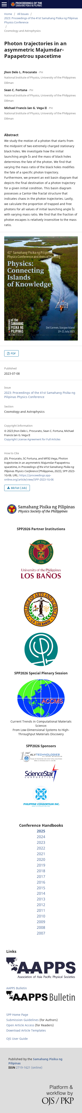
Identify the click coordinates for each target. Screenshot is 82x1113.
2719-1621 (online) (29, 1067)
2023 (41, 842)
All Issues (23, 14)
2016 (41, 882)
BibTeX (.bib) (18, 488)
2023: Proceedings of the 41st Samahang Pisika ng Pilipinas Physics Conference (41, 20)
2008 (41, 927)
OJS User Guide (17, 1039)
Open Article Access (20, 1025)
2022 (41, 848)
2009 (41, 921)
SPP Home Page (17, 1015)
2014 (41, 893)
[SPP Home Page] (41, 513)
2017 (41, 876)
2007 (41, 933)
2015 (41, 887)
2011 (41, 910)
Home (8, 14)
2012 (41, 904)
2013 (41, 898)
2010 (41, 916)
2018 (41, 870)
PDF (13, 353)
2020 (41, 859)
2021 (41, 853)
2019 (41, 865)
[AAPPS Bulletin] (41, 1001)
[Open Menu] (4, 4)
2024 (41, 836)
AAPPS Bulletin (16, 988)
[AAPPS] (41, 978)
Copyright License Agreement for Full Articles (32, 439)
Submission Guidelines (23, 1020)
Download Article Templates (26, 1030)
